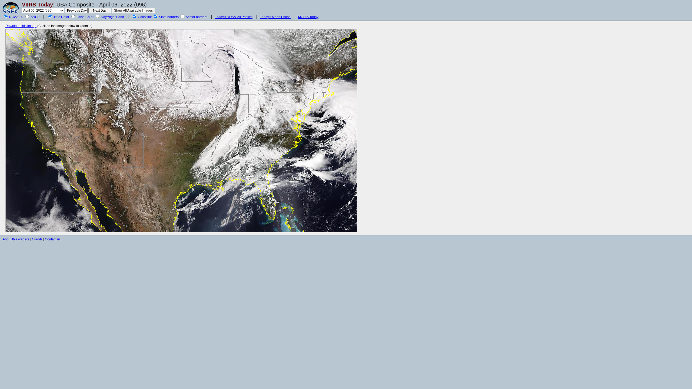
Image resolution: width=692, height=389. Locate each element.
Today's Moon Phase (275, 17)
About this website (16, 239)
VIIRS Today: (38, 5)
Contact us (53, 239)
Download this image (20, 26)
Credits (37, 239)
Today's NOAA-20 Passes (233, 17)
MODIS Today (308, 17)
